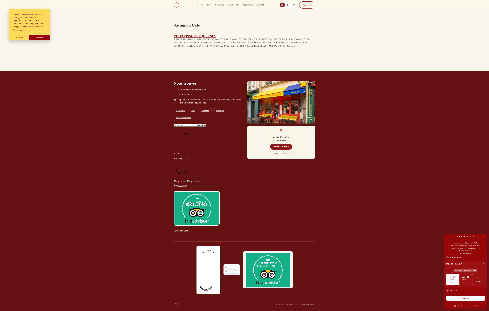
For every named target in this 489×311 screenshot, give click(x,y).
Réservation (248, 5)
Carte (209, 5)
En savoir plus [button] (19, 30)
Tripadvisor (180, 110)
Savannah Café (181, 158)
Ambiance (219, 5)
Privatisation (233, 5)
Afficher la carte (281, 147)
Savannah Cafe (181, 230)
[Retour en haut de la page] (176, 304)
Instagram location (183, 117)
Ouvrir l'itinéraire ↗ (281, 153)
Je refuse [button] (19, 38)
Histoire (199, 5)
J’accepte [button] (39, 38)
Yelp (193, 110)
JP (294, 5)
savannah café (205, 275)
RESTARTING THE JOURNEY (195, 36)
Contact (260, 5)
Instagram (220, 110)
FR (282, 5)
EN (288, 5)
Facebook (205, 110)
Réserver (307, 5)
